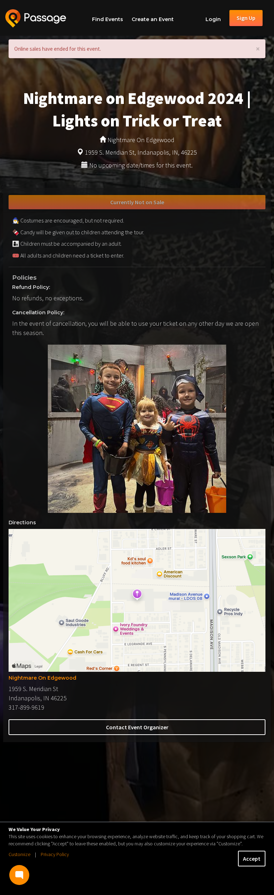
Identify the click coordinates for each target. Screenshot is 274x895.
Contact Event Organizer (137, 727)
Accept (251, 858)
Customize (19, 854)
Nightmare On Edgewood (42, 678)
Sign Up (246, 17)
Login (213, 19)
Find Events (107, 19)
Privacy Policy (55, 854)
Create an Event (153, 19)
